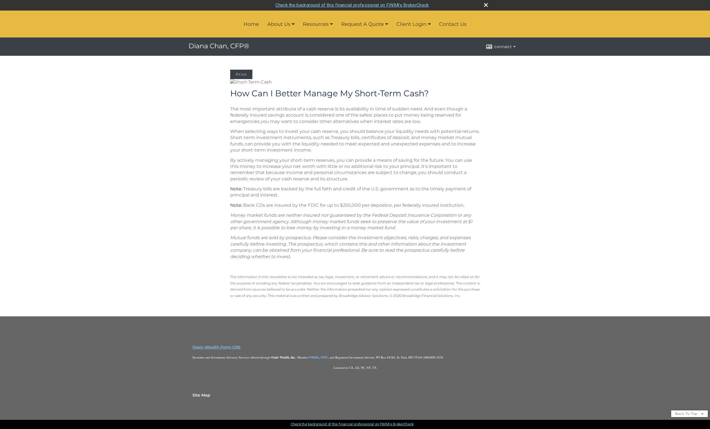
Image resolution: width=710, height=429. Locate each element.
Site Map (201, 395)
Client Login (411, 24)
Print (241, 74)
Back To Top (687, 414)
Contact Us (452, 24)
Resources (316, 24)
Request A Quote (362, 24)
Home (251, 24)
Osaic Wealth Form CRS (216, 347)
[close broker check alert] (486, 5)
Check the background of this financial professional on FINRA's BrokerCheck (352, 5)
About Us (278, 24)
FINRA (314, 357)
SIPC (324, 357)
